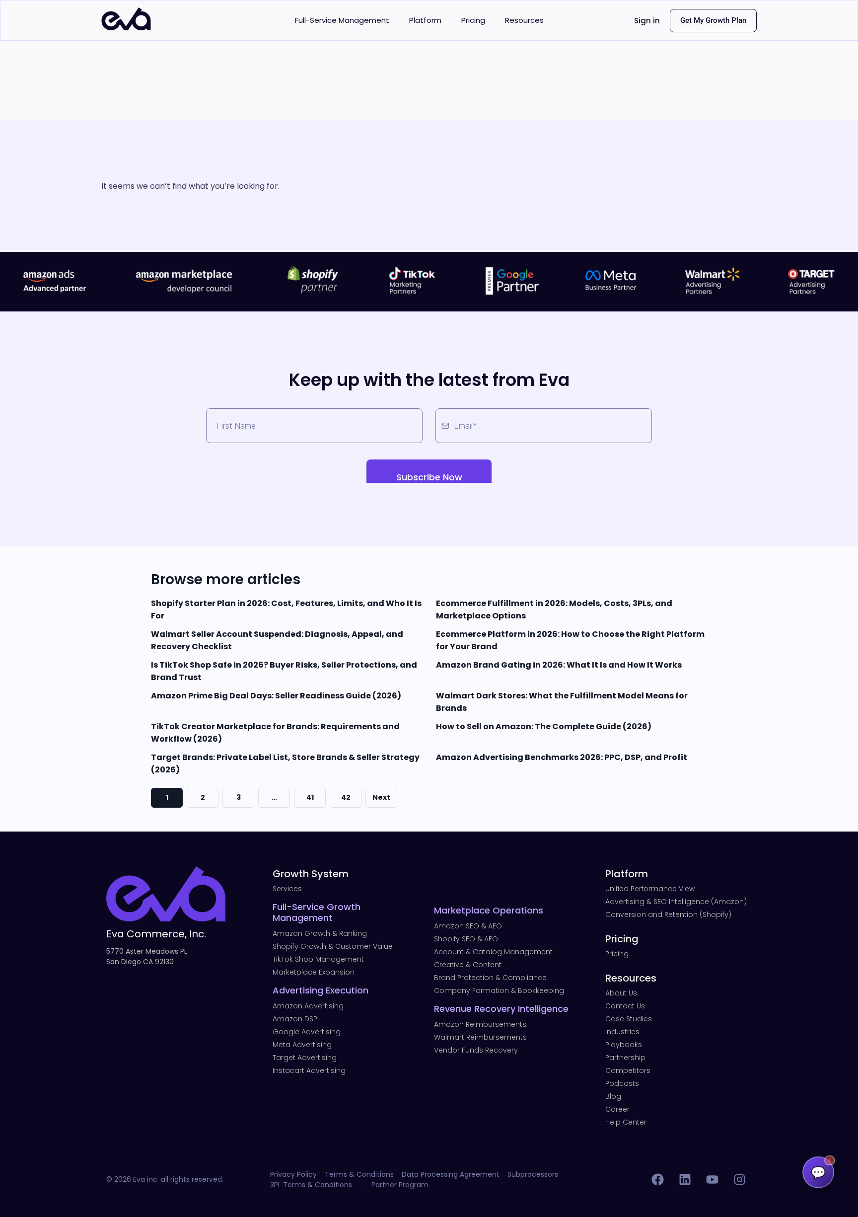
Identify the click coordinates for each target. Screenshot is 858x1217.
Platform (425, 20)
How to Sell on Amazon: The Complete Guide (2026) (543, 726)
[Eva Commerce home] (126, 27)
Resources (524, 20)
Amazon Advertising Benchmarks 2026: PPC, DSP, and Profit (561, 757)
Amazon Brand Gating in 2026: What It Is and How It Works (559, 665)
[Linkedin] (684, 1179)
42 (346, 797)
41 (310, 797)
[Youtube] (712, 1179)
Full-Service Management (342, 20)
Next (381, 797)
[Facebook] (657, 1179)
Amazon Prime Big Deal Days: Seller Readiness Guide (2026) (276, 695)
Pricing (473, 20)
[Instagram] (739, 1179)
